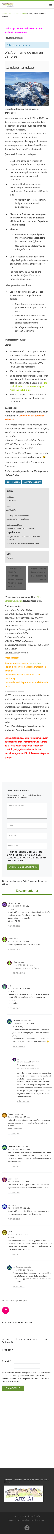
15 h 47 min (28, 1270)
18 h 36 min (25, 988)
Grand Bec (39, 145)
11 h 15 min (29, 1024)
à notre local (36, 663)
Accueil (4, 13)
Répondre (14, 926)
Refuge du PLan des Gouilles (29, 149)
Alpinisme (23, 13)
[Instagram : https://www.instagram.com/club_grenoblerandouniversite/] (5, 1310)
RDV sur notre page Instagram (14, 1300)
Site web (13, 845)
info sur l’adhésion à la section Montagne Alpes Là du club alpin (28, 386)
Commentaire (16, 806)
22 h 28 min (25, 1117)
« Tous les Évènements (14, 38)
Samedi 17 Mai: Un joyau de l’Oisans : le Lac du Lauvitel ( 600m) (38, 574)
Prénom (7, 1350)
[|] (8, 4)
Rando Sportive (28, 528)
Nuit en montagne (22, 519)
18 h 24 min (28, 965)
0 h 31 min (24, 1182)
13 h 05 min (34, 1062)
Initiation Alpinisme (14, 528)
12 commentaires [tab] (27, 890)
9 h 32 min (24, 941)
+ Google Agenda (13, 482)
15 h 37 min (23, 1235)
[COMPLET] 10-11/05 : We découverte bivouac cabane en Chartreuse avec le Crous (15, 577)
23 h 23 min (25, 1208)
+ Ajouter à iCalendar (32, 482)
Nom (11, 826)
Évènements (13, 13)
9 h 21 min (24, 906)
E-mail (12, 835)
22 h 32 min (25, 1149)
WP (19, 1520)
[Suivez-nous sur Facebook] (27, 1527)
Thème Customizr (40, 1520)
